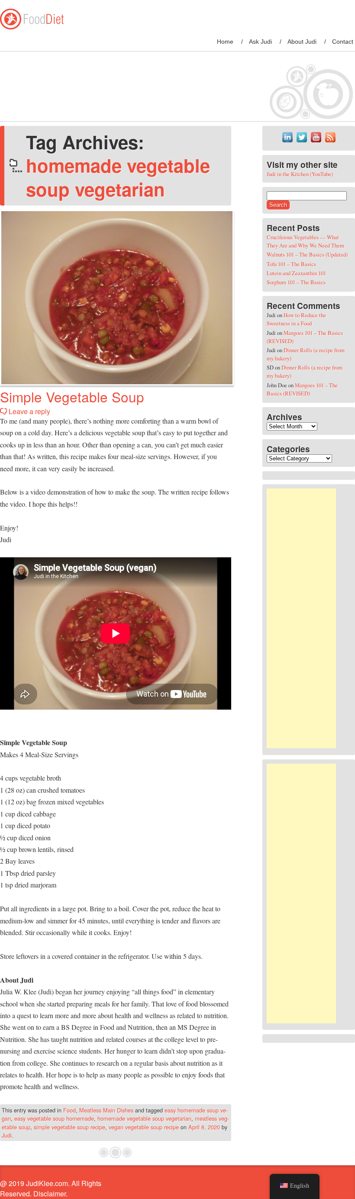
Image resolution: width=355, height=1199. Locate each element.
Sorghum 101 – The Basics (296, 282)
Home (225, 41)
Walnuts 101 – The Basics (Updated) (307, 254)
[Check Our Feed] (330, 142)
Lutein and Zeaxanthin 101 (296, 273)
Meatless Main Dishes (106, 1110)
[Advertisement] (301, 618)
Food (69, 1110)
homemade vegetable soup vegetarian (144, 1118)
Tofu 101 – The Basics (291, 264)
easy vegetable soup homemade (54, 1118)
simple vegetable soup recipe (69, 1127)
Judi (7, 1135)
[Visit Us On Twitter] (301, 142)
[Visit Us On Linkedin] (287, 142)
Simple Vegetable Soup (72, 396)
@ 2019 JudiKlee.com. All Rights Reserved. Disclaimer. (50, 1188)
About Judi (301, 41)
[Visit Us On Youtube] (316, 142)
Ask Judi (260, 41)
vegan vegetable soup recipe (144, 1127)
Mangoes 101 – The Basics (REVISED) (302, 389)
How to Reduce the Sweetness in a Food (296, 319)
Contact (342, 41)
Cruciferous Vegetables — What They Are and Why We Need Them (305, 241)
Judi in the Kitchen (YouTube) (300, 174)
